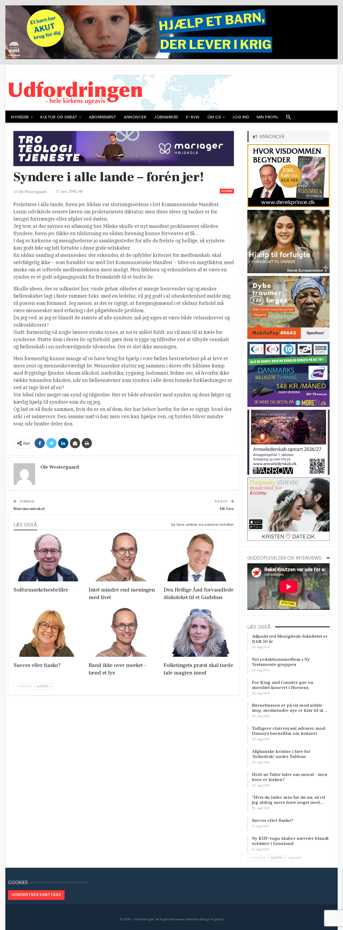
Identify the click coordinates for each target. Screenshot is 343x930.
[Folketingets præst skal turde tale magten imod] (199, 632)
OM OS (214, 117)
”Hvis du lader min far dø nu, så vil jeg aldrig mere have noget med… (288, 799)
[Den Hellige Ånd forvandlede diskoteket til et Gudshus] (199, 556)
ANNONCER (135, 117)
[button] (288, 118)
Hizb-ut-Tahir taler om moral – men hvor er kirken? (289, 777)
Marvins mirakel (28, 508)
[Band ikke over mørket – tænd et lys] (124, 632)
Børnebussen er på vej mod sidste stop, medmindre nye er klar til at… (289, 707)
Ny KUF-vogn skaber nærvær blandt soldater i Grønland (290, 841)
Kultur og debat (58, 117)
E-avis (193, 117)
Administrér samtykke (36, 894)
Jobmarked (166, 117)
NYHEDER (20, 117)
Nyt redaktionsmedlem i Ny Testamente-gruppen (281, 662)
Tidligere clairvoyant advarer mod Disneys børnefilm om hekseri (288, 730)
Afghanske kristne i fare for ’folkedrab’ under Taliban (281, 754)
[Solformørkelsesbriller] (49, 556)
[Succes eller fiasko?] (49, 632)
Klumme (226, 191)
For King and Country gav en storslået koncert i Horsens (282, 685)
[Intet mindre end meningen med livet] (124, 556)
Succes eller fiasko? (272, 820)
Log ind (241, 117)
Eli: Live (226, 508)
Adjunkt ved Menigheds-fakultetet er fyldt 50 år (290, 638)
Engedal (217, 919)
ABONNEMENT (102, 117)
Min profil (267, 117)
